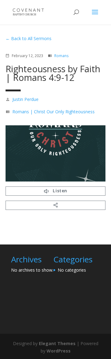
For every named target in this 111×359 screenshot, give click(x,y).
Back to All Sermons (31, 38)
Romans (61, 55)
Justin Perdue (25, 99)
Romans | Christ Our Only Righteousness (53, 112)
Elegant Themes (57, 343)
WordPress (59, 351)
